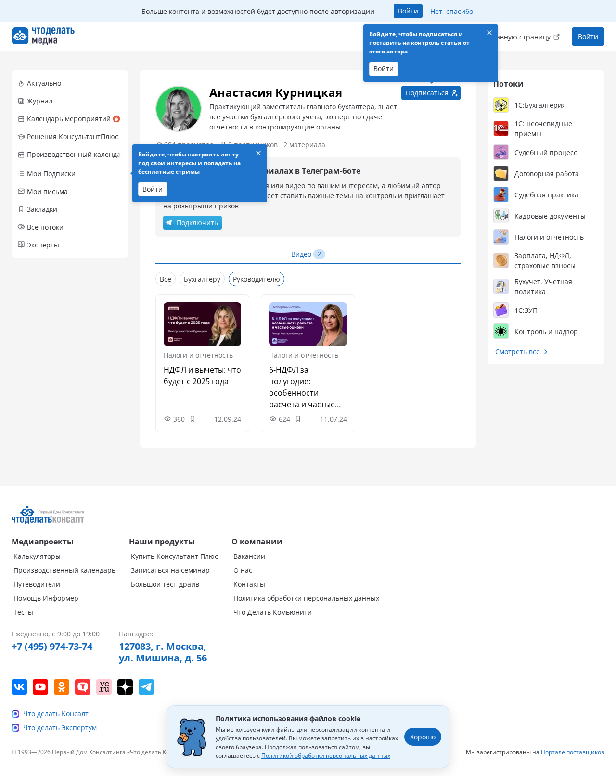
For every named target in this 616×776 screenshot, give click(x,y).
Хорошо (423, 736)
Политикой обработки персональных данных (325, 755)
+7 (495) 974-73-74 (52, 646)
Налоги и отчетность (198, 355)
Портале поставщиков (572, 752)
